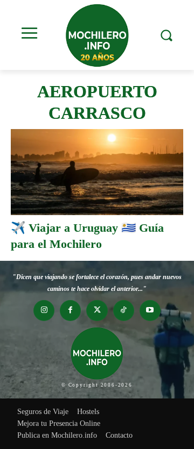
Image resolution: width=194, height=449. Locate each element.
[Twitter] (96, 310)
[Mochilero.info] (97, 35)
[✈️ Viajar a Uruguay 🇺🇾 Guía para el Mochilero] (97, 172)
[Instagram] (43, 310)
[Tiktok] (123, 310)
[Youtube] (150, 310)
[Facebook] (70, 310)
